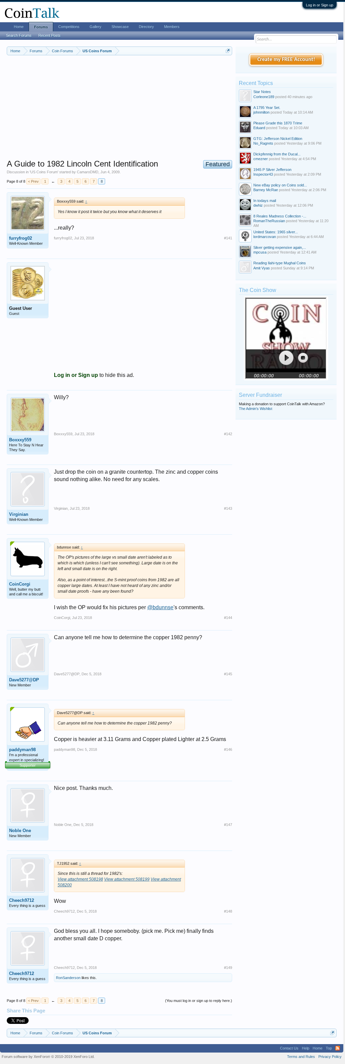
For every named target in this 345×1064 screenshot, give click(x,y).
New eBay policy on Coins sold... (280, 185)
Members (172, 27)
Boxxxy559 (20, 439)
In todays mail (264, 201)
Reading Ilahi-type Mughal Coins (279, 263)
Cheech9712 (21, 900)
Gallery (95, 27)
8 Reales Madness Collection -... (279, 216)
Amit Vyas (261, 268)
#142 (228, 434)
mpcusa (259, 252)
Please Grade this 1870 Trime (277, 123)
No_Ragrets (263, 143)
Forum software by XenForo (48, 1057)
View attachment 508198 (80, 879)
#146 (228, 749)
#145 (228, 674)
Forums (41, 27)
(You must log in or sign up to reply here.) (198, 1001)
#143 (228, 508)
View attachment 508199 (127, 879)
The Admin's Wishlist (255, 409)
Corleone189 (263, 97)
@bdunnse (160, 607)
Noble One (20, 830)
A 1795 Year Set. (266, 108)
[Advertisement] (119, 111)
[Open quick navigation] (228, 51)
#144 (228, 618)
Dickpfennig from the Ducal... (277, 154)
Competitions (69, 27)
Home (19, 27)
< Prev (33, 181)
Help (305, 1048)
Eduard (259, 128)
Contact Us (289, 1048)
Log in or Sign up (319, 5)
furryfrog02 (20, 238)
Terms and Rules (301, 1057)
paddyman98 (22, 749)
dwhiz (258, 205)
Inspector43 (263, 174)
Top (329, 1048)
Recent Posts (49, 35)
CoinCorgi (19, 584)
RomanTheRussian (269, 221)
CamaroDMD (87, 172)
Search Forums (19, 35)
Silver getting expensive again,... (279, 247)
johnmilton (261, 112)
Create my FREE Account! (286, 59)
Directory (146, 27)
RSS (337, 1048)
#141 (228, 238)
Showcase (120, 27)
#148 (228, 911)
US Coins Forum (44, 172)
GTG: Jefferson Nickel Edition (277, 139)
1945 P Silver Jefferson (272, 170)
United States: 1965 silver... (275, 232)
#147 (228, 825)
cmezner (260, 159)
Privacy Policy (330, 1057)
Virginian (18, 514)
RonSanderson (68, 978)
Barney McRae (265, 190)
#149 (228, 968)
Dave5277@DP (24, 679)
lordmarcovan (264, 237)
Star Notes (262, 92)
